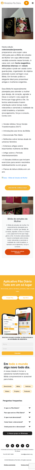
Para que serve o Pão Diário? (14, 413)
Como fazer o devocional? (13, 422)
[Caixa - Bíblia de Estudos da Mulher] (14, 178)
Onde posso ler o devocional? (14, 427)
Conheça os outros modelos (17, 252)
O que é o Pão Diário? (11, 408)
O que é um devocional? (12, 417)
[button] (17, 407)
